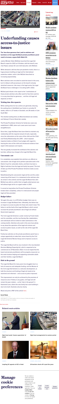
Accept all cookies (40, 387)
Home (18, 2)
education (53, 140)
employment (49, 39)
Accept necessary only (47, 387)
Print (36, 31)
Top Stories (23, 2)
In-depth (29, 2)
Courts (8, 30)
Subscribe (55, 2)
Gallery (39, 2)
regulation (49, 166)
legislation (49, 115)
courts (48, 140)
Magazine (34, 2)
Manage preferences (54, 387)
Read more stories (4, 304)
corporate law (50, 64)
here (24, 291)
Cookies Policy (28, 389)
